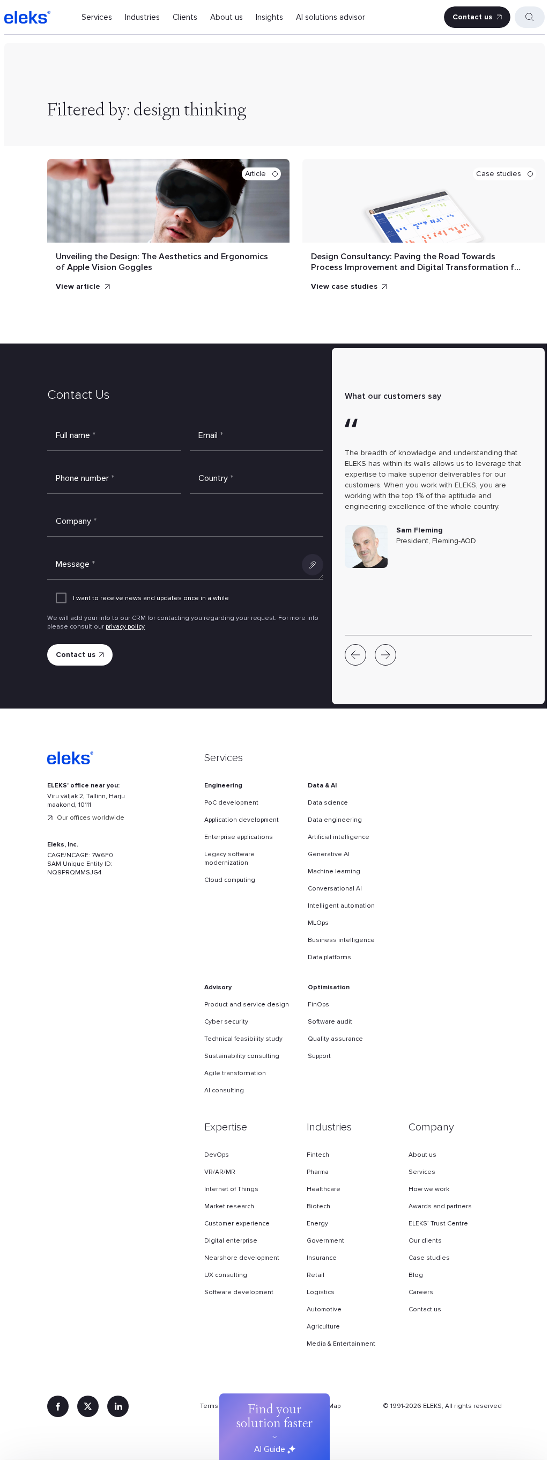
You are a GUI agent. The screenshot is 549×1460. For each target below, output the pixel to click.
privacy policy (125, 627)
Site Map (327, 1406)
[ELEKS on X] (88, 1406)
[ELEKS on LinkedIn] (118, 1406)
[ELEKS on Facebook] (58, 1406)
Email (210, 435)
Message (75, 564)
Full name (75, 435)
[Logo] (27, 17)
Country (215, 478)
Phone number (85, 478)
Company (76, 521)
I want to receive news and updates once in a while (151, 598)
